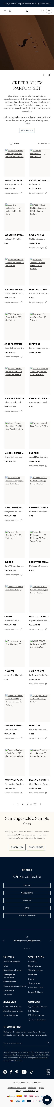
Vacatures (32, 974)
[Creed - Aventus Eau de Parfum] (14, 599)
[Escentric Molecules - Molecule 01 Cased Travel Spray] (39, 544)
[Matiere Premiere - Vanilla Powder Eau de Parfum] (14, 272)
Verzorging (27, 893)
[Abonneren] (47, 1043)
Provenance (8, 990)
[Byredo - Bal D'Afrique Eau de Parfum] (14, 544)
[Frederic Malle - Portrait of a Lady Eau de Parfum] (39, 490)
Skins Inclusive (34, 966)
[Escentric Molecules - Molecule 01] (39, 163)
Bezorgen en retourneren (9, 976)
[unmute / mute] (49, 75)
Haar (27, 908)
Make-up (27, 901)
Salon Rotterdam (35, 987)
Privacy (11, 1060)
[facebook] (11, 1071)
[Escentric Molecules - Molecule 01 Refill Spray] (14, 217)
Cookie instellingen (30, 1091)
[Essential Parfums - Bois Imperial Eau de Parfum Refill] (39, 381)
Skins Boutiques (35, 970)
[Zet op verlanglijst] (20, 154)
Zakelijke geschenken (13, 1011)
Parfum (26, 885)
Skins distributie (10, 1015)
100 (35, 803)
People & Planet (35, 992)
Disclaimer (32, 1087)
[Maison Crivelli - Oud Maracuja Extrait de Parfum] (39, 762)
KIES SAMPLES (27, 130)
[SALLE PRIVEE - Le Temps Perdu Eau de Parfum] (39, 653)
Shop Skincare (36, 847)
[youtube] (24, 1071)
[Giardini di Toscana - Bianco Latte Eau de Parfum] (39, 272)
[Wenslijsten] (42, 11)
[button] (3, 940)
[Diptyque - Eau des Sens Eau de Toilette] (39, 326)
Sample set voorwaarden (14, 986)
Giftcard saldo (9, 981)
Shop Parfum (17, 847)
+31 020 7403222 (39, 1006)
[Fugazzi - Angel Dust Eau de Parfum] (39, 435)
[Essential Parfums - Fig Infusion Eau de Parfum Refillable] (14, 762)
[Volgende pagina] (40, 803)
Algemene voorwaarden (39, 1057)
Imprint (41, 1087)
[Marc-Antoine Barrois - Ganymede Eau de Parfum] (14, 490)
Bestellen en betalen (12, 970)
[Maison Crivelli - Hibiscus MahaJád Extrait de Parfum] (14, 381)
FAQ (5, 966)
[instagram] (5, 1071)
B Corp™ (7, 994)
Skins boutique (39, 1019)
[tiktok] (31, 1071)
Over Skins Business (12, 1006)
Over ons (32, 961)
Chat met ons (38, 1015)
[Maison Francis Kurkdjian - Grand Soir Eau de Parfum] (14, 435)
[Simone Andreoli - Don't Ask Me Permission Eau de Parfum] (14, 708)
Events (31, 979)
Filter (16, 144)
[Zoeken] (10, 11)
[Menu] (4, 11)
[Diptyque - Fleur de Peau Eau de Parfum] (39, 708)
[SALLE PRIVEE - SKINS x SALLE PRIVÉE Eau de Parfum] (39, 217)
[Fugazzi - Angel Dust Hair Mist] (14, 653)
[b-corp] (48, 1071)
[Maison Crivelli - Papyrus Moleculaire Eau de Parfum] (39, 599)
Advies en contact (11, 961)
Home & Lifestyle (27, 916)
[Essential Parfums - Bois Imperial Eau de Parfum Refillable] (14, 163)
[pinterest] (16, 1071)
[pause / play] (43, 75)
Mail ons (35, 1011)
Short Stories (34, 983)
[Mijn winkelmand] (49, 11)
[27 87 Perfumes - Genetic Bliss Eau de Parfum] (14, 326)
